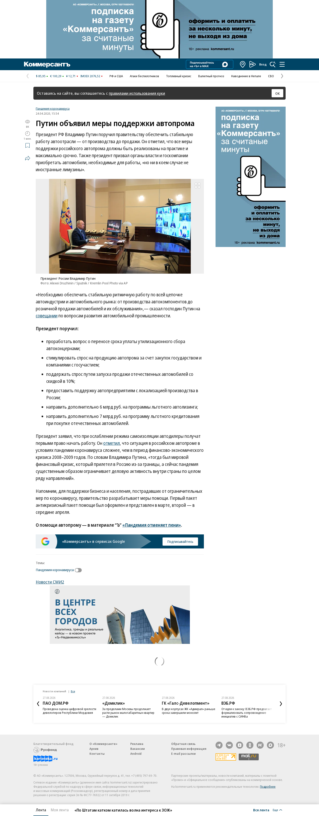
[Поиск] (272, 64)
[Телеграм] (219, 745)
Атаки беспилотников (144, 76)
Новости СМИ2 (50, 582)
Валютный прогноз (211, 76)
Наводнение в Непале (246, 76)
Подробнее (268, 786)
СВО (271, 76)
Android (136, 753)
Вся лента (261, 810)
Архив (93, 749)
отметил (111, 443)
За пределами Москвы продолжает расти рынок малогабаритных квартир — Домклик (128, 712)
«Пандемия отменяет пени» (151, 525)
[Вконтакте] (229, 745)
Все (73, 691)
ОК (277, 93)
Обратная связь (183, 744)
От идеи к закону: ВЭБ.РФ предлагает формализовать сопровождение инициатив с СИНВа (246, 712)
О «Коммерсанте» (103, 744)
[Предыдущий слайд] (38, 703)
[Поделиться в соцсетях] (27, 158)
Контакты (97, 753)
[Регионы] (242, 64)
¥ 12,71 (71, 76)
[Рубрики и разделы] (282, 64)
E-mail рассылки (183, 753)
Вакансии (137, 749)
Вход (263, 64)
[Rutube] (260, 745)
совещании (46, 316)
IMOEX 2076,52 (90, 76)
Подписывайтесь (180, 541)
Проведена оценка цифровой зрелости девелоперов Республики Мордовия (69, 711)
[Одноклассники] (249, 745)
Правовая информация (188, 749)
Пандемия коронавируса (53, 108)
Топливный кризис (178, 76)
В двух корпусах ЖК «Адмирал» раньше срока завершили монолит (188, 711)
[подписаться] (79, 570)
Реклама (136, 744)
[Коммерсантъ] (47, 64)
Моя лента (60, 809)
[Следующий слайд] (281, 703)
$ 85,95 (41, 76)
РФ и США (116, 76)
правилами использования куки (137, 93)
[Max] (270, 745)
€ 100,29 (55, 76)
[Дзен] (239, 745)
